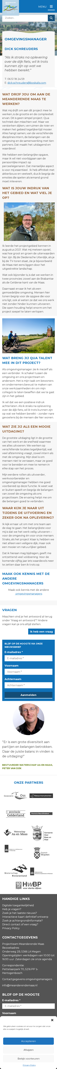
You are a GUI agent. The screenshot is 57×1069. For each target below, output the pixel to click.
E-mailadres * (14, 652)
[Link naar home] (10, 8)
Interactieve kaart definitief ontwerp (25, 916)
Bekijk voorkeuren (29, 1058)
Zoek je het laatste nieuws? (19, 913)
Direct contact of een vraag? (20, 924)
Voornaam (12, 665)
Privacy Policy (29, 1065)
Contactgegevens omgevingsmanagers (27, 979)
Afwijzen (29, 1049)
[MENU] (51, 6)
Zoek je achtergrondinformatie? (22, 920)
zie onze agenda (41, 959)
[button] (52, 1020)
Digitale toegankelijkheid (18, 905)
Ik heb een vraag (41, 631)
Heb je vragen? (11, 909)
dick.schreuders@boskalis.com (26, 82)
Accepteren (28, 1041)
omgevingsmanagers (28, 593)
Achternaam (13, 679)
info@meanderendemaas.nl (20, 985)
